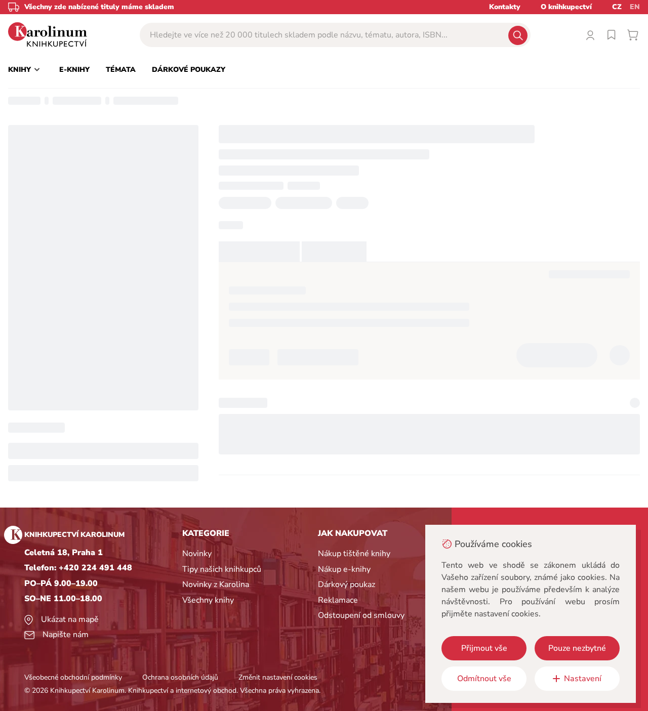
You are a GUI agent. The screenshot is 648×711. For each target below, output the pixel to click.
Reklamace (338, 600)
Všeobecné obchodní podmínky (73, 677)
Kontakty (504, 7)
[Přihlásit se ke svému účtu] (590, 35)
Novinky (197, 553)
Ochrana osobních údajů (180, 677)
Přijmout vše (484, 648)
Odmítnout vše (484, 678)
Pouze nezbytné (577, 648)
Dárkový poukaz (346, 584)
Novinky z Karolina (215, 584)
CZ (617, 7)
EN (635, 7)
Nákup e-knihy (344, 569)
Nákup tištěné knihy (354, 553)
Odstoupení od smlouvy (361, 615)
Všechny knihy (208, 600)
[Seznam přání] (612, 35)
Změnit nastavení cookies (277, 677)
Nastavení (582, 678)
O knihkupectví (566, 7)
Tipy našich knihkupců (221, 569)
